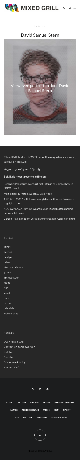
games (8, 272)
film (6, 287)
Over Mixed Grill (14, 341)
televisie (9, 308)
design (8, 257)
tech (6, 298)
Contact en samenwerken (19, 346)
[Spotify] (47, 389)
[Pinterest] (40, 389)
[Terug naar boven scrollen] (40, 435)
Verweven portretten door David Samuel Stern (40, 88)
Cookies (9, 357)
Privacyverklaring (15, 362)
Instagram (23, 169)
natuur (8, 303)
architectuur (11, 277)
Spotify (36, 169)
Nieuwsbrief (11, 367)
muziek (8, 251)
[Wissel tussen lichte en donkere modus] (63, 8)
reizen (7, 262)
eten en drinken (13, 267)
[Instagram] (32, 389)
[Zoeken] (69, 8)
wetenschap (11, 313)
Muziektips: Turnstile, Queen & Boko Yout (28, 193)
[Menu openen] (75, 8)
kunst (7, 246)
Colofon (8, 351)
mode (7, 282)
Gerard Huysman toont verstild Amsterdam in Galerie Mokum (39, 218)
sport (7, 293)
